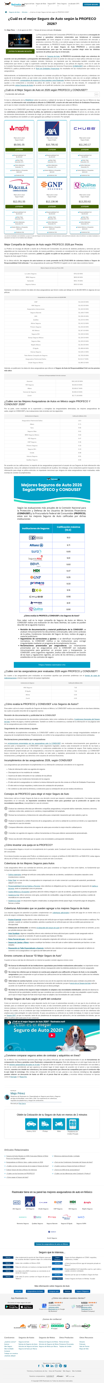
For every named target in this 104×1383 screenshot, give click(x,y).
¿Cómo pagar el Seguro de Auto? (17, 1177)
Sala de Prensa (84, 1346)
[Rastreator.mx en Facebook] (38, 1366)
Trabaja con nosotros (11, 1353)
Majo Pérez (18, 1093)
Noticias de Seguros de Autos (28, 1344)
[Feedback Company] (77, 1306)
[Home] (6, 12)
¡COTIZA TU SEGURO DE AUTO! (20, 51)
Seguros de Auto (24, 1342)
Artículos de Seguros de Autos (28, 1346)
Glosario (82, 1342)
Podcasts (82, 1344)
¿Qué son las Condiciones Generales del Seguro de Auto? (73, 1162)
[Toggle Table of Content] (95, 94)
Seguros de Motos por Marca (48, 1346)
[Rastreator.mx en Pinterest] (60, 1365)
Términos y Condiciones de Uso (37, 1371)
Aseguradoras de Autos (35, 1291)
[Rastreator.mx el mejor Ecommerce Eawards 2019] (44, 1326)
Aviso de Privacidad (55, 1371)
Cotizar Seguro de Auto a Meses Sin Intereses (21, 1170)
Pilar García (22, 1103)
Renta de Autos (64, 1342)
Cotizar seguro (91, 4)
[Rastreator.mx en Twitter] (43, 1365)
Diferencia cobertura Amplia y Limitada (67, 1156)
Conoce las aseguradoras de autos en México (52, 1244)
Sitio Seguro (8, 1346)
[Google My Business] (44, 1306)
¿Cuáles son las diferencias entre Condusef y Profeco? (72, 1173)
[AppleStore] (26, 1307)
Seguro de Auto (29, 3)
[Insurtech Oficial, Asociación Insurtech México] (68, 1326)
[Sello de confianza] (32, 1326)
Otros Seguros (62, 3)
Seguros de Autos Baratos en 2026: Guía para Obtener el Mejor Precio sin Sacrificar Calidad (27, 1157)
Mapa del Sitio (84, 1349)
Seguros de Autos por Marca (28, 1349)
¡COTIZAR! (19, 150)
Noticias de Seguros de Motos (48, 1342)
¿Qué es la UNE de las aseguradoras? (67, 1170)
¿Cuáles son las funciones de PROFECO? (20, 1173)
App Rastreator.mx (19, 1298)
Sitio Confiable (9, 1349)
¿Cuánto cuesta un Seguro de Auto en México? (69, 1166)
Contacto (7, 1351)
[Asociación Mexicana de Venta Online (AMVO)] (81, 1326)
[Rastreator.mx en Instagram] (56, 1366)
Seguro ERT (51, 3)
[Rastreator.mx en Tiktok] (65, 1365)
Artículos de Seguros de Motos (49, 1344)
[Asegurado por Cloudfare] (20, 1326)
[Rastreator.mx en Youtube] (47, 1365)
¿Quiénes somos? (10, 1342)
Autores (6, 1344)
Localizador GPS (73, 3)
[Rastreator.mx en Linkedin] (52, 1365)
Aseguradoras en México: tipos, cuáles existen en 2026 (24, 1162)
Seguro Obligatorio (82, 1291)
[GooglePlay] (12, 1307)
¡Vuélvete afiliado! (10, 1356)
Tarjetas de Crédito (65, 1346)
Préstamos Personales (66, 1344)
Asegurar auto (54, 1291)
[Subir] (100, 1379)
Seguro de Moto (41, 3)
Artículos (18, 1291)
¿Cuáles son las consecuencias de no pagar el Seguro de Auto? (27, 1166)
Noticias (67, 1291)
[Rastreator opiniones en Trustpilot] (57, 1326)
